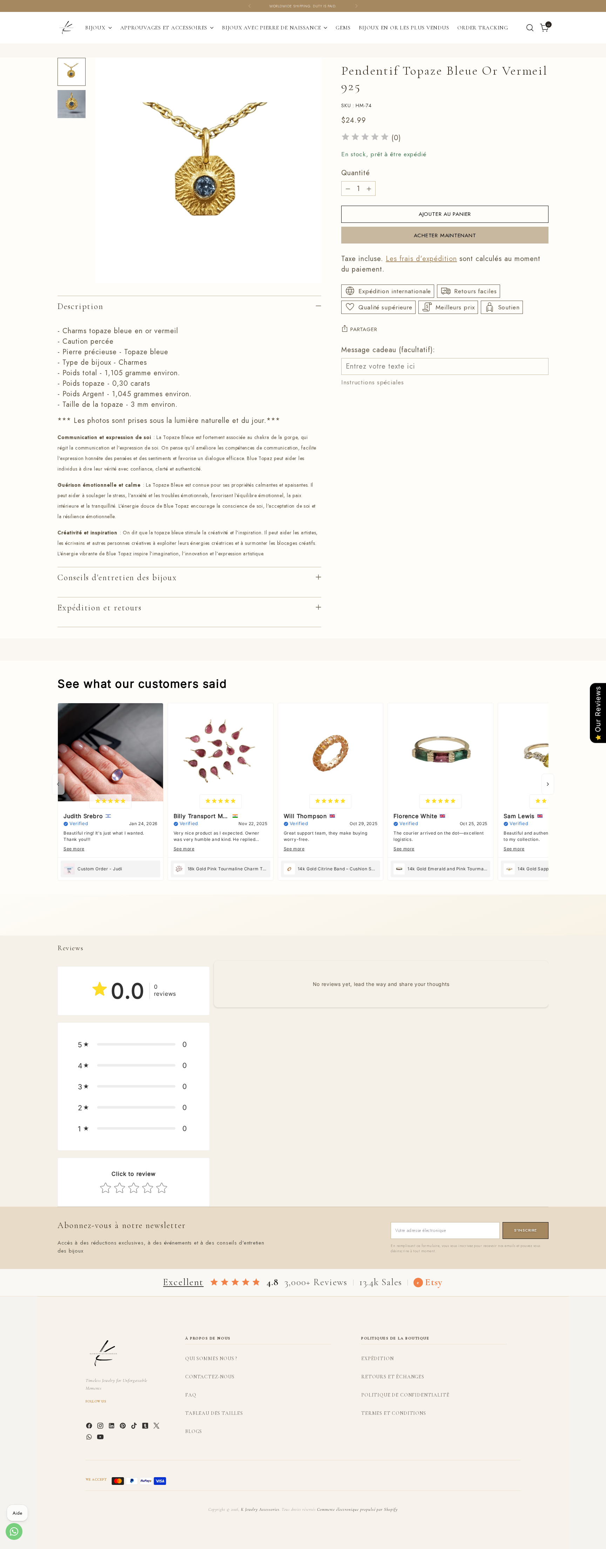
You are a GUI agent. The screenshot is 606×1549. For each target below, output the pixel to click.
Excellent (183, 1282)
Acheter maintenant (445, 235)
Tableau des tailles (214, 1413)
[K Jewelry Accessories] (66, 27)
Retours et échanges (392, 1377)
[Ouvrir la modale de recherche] (530, 28)
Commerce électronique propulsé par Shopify (357, 1509)
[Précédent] (249, 6)
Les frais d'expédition (421, 258)
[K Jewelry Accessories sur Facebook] (90, 1427)
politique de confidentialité (405, 1395)
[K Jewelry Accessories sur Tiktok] (134, 1427)
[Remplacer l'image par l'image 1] (72, 72)
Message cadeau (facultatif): (388, 349)
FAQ (190, 1395)
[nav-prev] (58, 784)
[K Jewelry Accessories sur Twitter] (157, 1427)
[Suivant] (356, 6)
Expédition (377, 1359)
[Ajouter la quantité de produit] (369, 188)
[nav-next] (547, 784)
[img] (365, 138)
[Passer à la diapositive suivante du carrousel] (542, 922)
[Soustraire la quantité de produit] (348, 188)
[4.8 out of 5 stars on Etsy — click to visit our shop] (235, 1282)
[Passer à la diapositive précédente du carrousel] (526, 922)
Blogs (193, 1431)
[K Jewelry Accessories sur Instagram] (101, 1427)
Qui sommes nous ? (211, 1359)
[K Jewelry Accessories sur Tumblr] (146, 1427)
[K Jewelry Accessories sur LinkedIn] (112, 1427)
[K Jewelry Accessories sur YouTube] (101, 1438)
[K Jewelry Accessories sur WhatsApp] (90, 1438)
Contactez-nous (210, 1377)
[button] (133, 1044)
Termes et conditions (393, 1413)
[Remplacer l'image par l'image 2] (72, 104)
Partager (363, 329)
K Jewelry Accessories (260, 1509)
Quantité (355, 173)
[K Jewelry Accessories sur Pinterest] (123, 1427)
